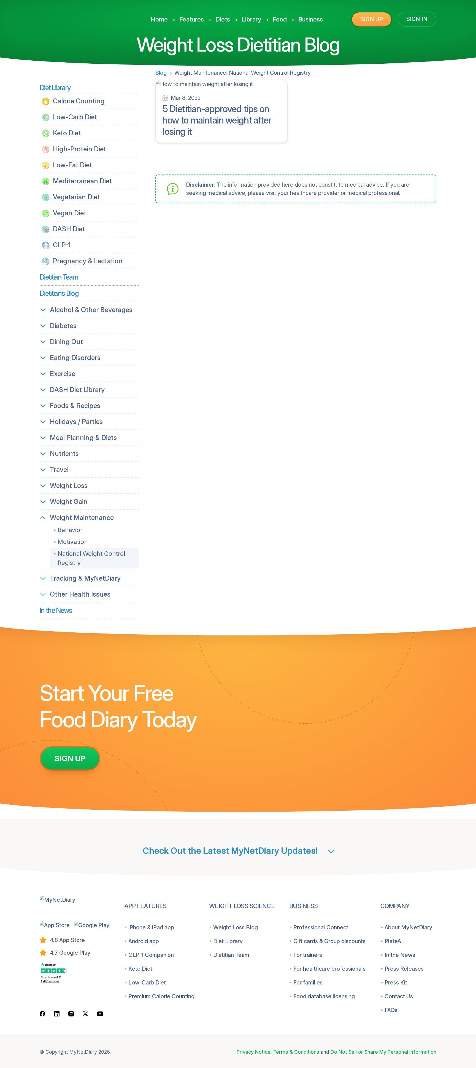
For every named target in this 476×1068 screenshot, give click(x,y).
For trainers (307, 955)
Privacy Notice (254, 1052)
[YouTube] (100, 1013)
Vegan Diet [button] (68, 213)
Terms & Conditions (296, 1052)
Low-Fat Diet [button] (71, 165)
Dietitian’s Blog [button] (59, 293)
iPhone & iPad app (151, 927)
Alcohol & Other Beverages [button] (91, 310)
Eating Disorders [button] (75, 358)
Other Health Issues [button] (80, 594)
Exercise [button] (62, 374)
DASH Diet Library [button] (77, 390)
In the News (400, 955)
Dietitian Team (231, 955)
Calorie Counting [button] (78, 101)
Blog (161, 72)
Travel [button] (59, 470)
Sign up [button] (371, 19)
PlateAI (394, 941)
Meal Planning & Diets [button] (83, 438)
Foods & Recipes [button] (75, 406)
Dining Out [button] (66, 342)
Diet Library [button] (55, 88)
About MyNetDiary (408, 927)
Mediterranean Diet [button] (81, 181)
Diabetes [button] (63, 326)
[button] (55, 925)
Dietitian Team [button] (59, 277)
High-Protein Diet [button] (78, 149)
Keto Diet (140, 968)
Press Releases (404, 968)
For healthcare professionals (329, 968)
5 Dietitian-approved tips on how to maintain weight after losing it (217, 120)
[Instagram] (71, 1014)
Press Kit (396, 982)
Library (251, 19)
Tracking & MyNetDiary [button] (85, 578)
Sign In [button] (417, 19)
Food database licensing (324, 996)
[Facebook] (42, 1014)
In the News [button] (56, 610)
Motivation (73, 541)
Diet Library (228, 941)
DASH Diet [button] (68, 229)
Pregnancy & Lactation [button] (87, 261)
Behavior (70, 529)
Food (280, 19)
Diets (222, 19)
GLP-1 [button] (61, 245)
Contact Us (399, 996)
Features (191, 19)
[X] (85, 1014)
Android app (143, 941)
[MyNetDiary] (81, 16)
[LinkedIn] (57, 1014)
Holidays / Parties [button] (76, 422)
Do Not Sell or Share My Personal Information (383, 1052)
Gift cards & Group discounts (329, 941)
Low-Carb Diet (147, 982)
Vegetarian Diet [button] (75, 197)
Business (310, 19)
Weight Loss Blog (235, 927)
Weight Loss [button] (69, 486)
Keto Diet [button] (66, 133)
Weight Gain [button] (69, 502)
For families (308, 982)
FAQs (391, 1010)
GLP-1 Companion (151, 955)
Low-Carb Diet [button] (74, 117)
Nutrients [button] (64, 454)
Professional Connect (320, 927)
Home (159, 19)
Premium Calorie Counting (161, 996)
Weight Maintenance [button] (82, 518)
